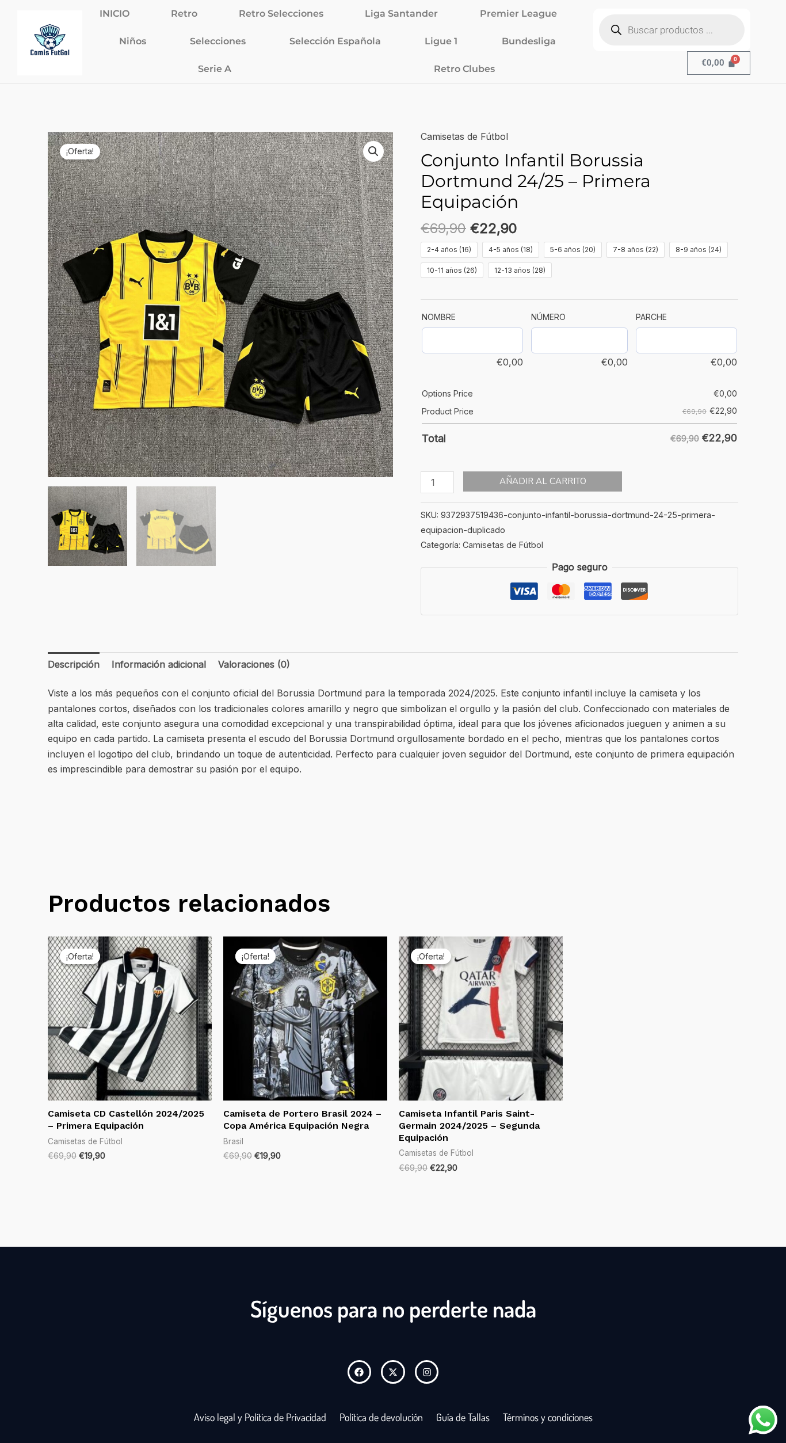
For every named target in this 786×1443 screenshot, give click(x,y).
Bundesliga (529, 41)
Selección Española (335, 41)
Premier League (518, 13)
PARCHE (651, 317)
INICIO (114, 13)
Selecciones (218, 41)
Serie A (214, 68)
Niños (132, 41)
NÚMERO (548, 317)
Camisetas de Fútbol (464, 136)
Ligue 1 (441, 41)
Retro (184, 13)
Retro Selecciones (281, 13)
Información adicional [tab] (159, 664)
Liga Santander (401, 13)
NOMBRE (439, 317)
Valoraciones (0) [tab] (254, 664)
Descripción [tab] (74, 664)
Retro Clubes (464, 68)
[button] (373, 151)
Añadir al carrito (542, 481)
